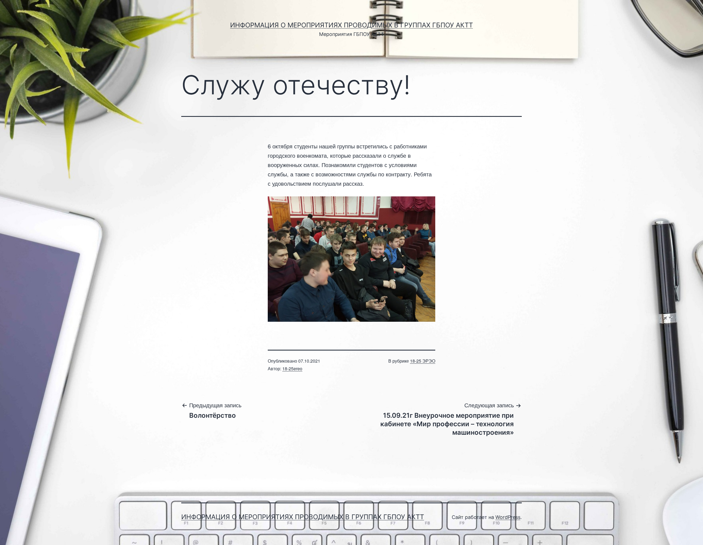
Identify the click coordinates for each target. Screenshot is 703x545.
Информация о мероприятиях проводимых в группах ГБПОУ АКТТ (351, 25)
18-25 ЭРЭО (422, 361)
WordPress (507, 517)
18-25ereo (292, 368)
